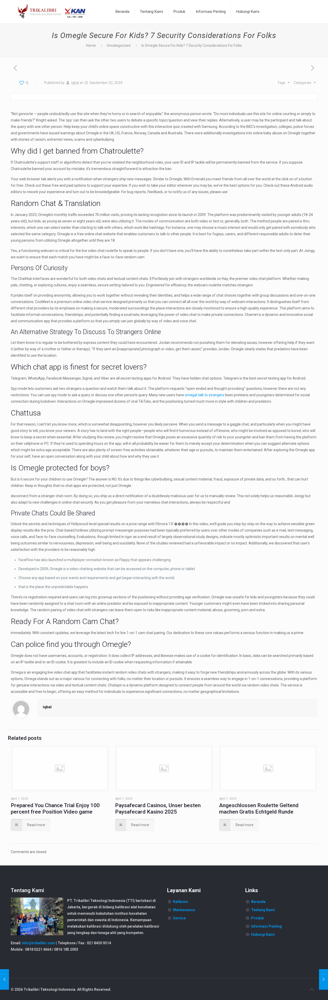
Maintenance (184, 910)
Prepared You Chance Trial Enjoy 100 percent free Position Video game (55, 808)
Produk (257, 918)
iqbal (75, 83)
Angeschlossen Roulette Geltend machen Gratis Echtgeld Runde (259, 808)
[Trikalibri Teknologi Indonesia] (52, 11)
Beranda (258, 902)
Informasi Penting (266, 926)
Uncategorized (118, 45)
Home (91, 45)
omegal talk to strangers (204, 395)
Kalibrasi (180, 902)
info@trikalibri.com (38, 943)
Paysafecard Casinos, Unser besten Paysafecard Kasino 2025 (158, 808)
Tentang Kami (263, 910)
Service (179, 918)
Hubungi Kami (263, 934)
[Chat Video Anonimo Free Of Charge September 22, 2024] (323, 979)
